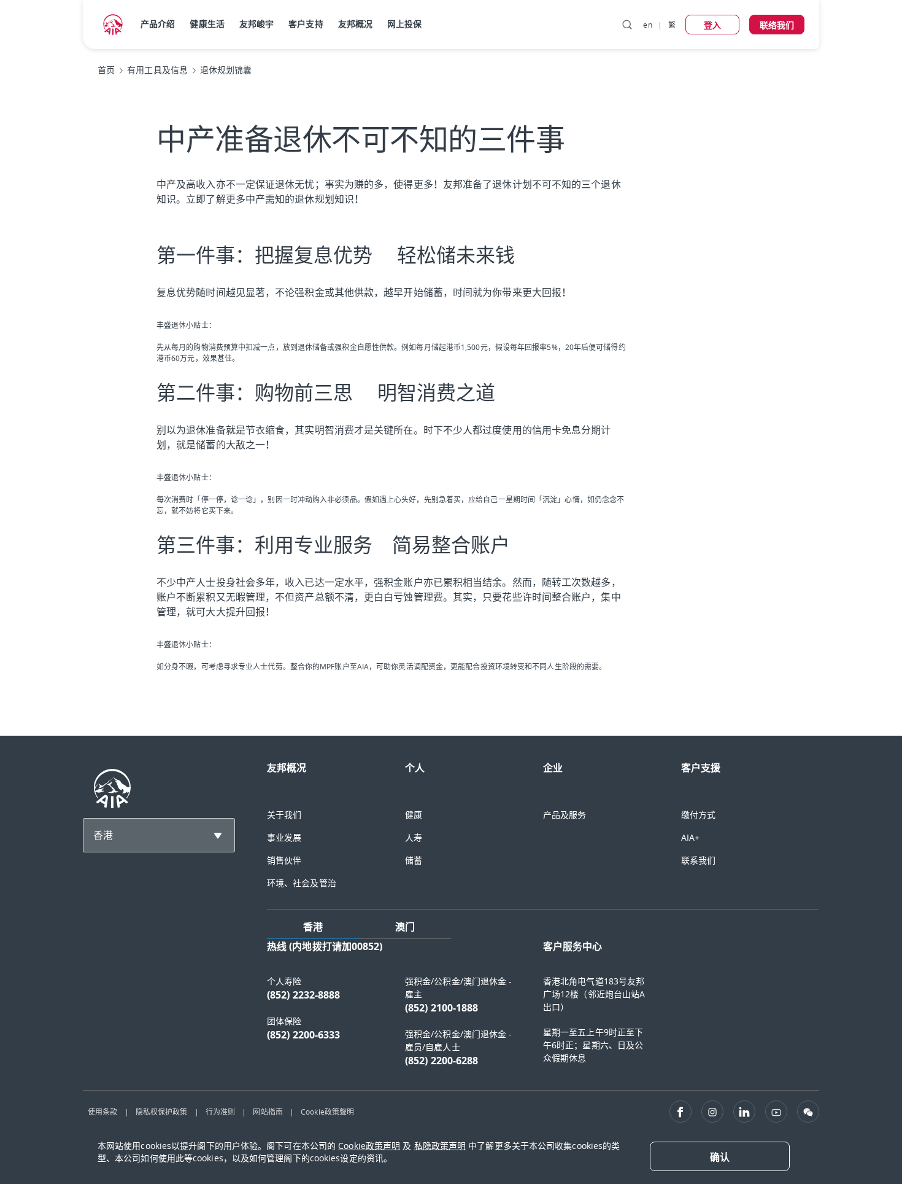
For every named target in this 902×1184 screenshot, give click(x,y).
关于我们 (284, 814)
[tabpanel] (543, 1009)
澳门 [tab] (405, 926)
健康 (413, 814)
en (647, 24)
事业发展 (284, 837)
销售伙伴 (284, 860)
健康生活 (207, 23)
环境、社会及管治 (301, 883)
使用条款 (102, 1111)
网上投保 (404, 23)
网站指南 (267, 1111)
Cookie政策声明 (369, 1145)
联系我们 (698, 860)
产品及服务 (565, 814)
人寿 (413, 837)
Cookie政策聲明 (327, 1111)
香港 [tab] (313, 926)
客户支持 (305, 23)
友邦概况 (355, 23)
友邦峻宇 (256, 23)
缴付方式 (698, 814)
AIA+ (690, 837)
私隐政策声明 (440, 1145)
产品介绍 (158, 23)
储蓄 (413, 860)
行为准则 (220, 1111)
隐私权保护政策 (162, 1111)
